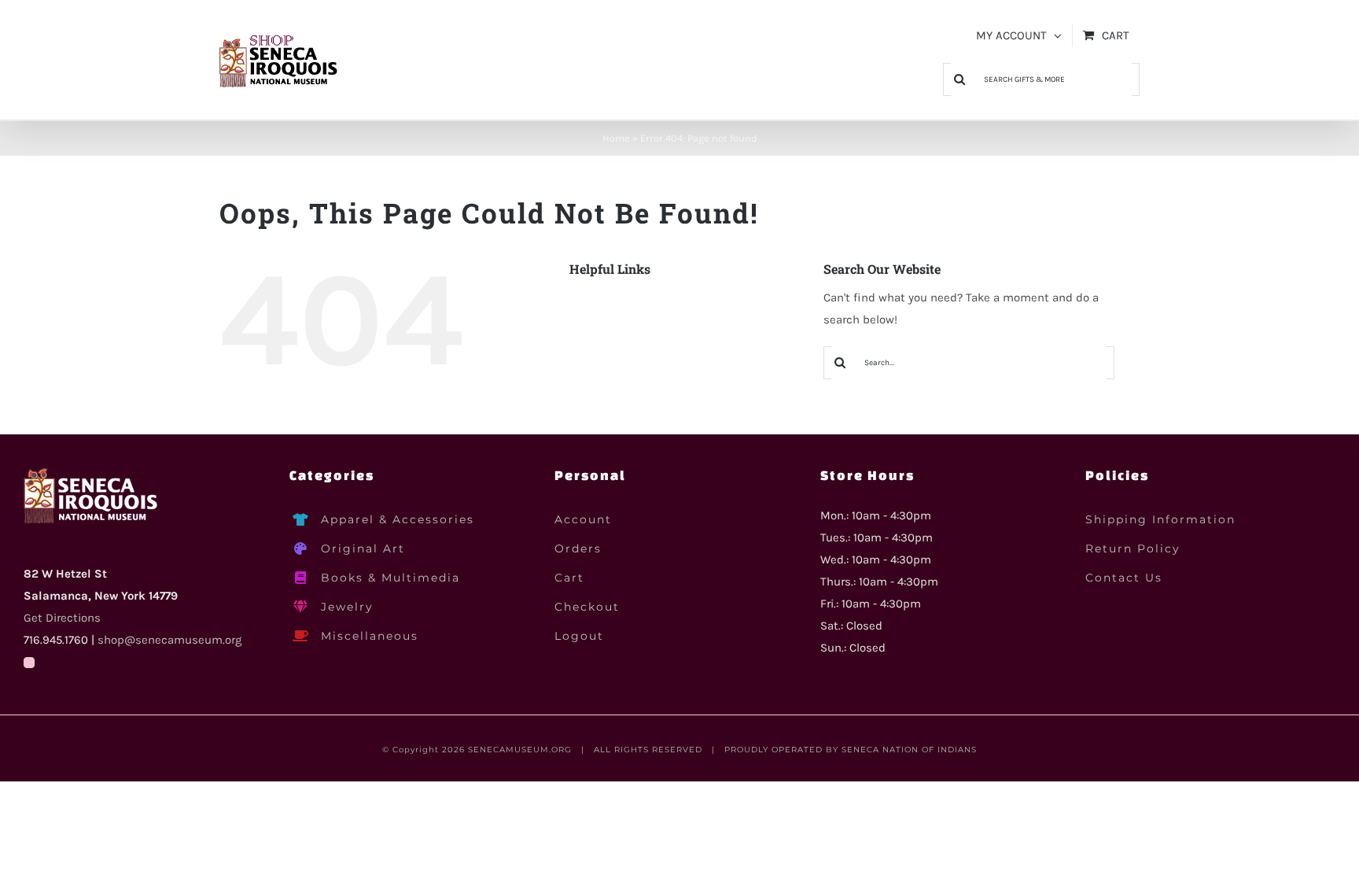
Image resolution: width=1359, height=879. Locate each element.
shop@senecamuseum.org (169, 640)
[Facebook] (29, 662)
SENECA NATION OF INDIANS (909, 749)
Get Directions (62, 618)
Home (616, 138)
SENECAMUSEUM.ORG (520, 749)
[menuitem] (1019, 35)
